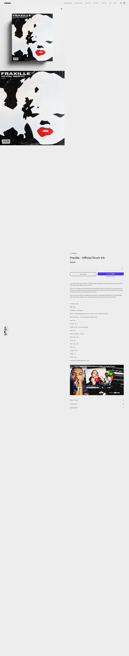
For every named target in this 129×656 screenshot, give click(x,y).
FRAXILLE (74, 253)
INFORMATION (74, 407)
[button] (122, 268)
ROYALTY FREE (74, 400)
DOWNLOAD (73, 404)
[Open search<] (121, 3)
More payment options (110, 276)
